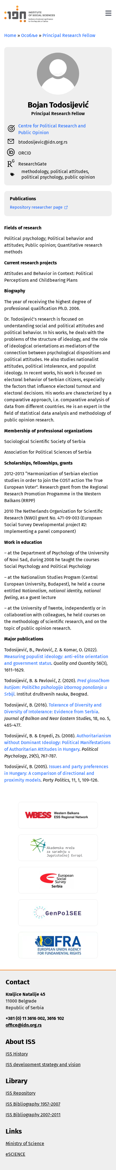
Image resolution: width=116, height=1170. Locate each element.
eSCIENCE (15, 1154)
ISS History (17, 1054)
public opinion (80, 177)
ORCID (24, 153)
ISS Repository (20, 1093)
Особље (29, 35)
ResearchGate (32, 164)
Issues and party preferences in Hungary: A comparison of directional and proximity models (56, 773)
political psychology (42, 177)
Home (10, 35)
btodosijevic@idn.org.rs (42, 142)
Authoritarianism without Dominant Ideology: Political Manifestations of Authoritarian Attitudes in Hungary (57, 742)
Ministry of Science (25, 1143)
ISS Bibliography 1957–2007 (33, 1104)
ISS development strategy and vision (43, 1064)
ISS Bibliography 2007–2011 (33, 1114)
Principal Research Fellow (69, 35)
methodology (34, 171)
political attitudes (69, 171)
